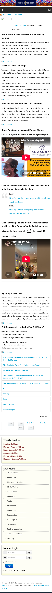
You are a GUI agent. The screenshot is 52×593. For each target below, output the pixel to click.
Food (5, 399)
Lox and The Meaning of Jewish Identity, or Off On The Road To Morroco (25, 358)
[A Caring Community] (26, 3)
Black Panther (8, 404)
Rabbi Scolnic (20, 26)
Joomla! (4, 586)
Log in (9, 565)
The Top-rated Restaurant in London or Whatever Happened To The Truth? (23, 377)
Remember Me (10, 562)
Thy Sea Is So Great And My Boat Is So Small (21, 365)
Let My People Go (10, 409)
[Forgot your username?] (29, 552)
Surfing (6, 394)
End (31, 428)
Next (20, 428)
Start (10, 423)
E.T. (4, 389)
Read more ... (8, 62)
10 (45, 423)
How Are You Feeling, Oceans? (15, 370)
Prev (21, 423)
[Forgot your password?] (29, 557)
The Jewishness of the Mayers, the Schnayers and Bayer (26, 383)
